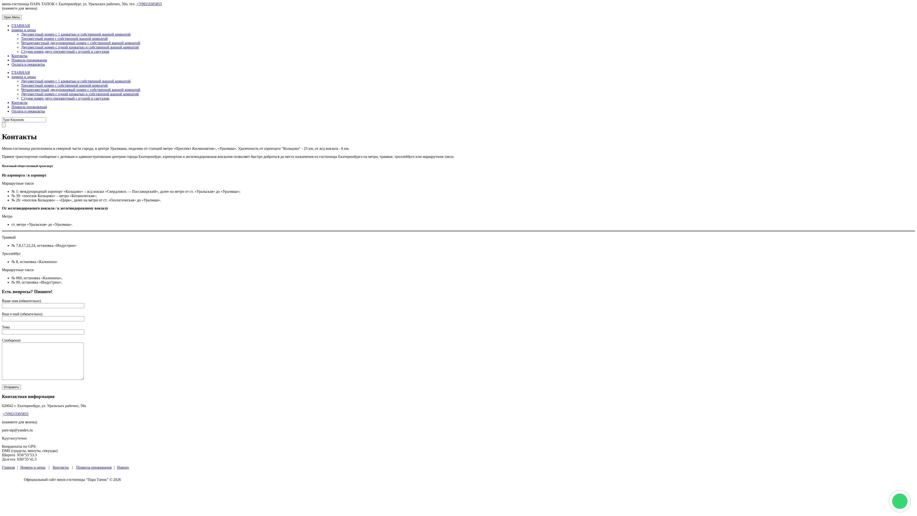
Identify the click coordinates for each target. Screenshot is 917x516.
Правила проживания (29, 60)
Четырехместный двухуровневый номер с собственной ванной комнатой (80, 43)
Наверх (123, 467)
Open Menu (12, 17)
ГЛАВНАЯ (20, 26)
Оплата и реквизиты (28, 64)
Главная (8, 467)
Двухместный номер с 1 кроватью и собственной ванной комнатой (76, 34)
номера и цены (23, 30)
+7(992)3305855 (149, 4)
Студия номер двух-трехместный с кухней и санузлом (65, 51)
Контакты (19, 56)
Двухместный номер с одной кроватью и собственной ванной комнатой (80, 47)
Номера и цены (32, 467)
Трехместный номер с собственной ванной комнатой (64, 39)
